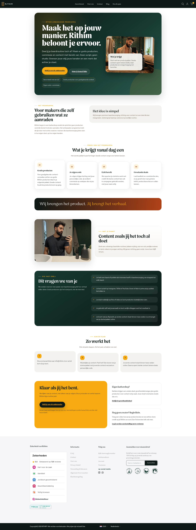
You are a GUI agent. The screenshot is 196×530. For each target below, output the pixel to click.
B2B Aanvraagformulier (106, 453)
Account (101, 461)
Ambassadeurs (103, 457)
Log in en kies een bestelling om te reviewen (127, 424)
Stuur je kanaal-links (79, 71)
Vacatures (101, 465)
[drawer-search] (183, 4)
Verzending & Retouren (78, 469)
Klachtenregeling (76, 477)
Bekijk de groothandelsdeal (122, 401)
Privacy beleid (75, 465)
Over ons (73, 461)
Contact (73, 457)
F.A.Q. (72, 453)
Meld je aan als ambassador (55, 71)
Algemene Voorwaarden (79, 473)
